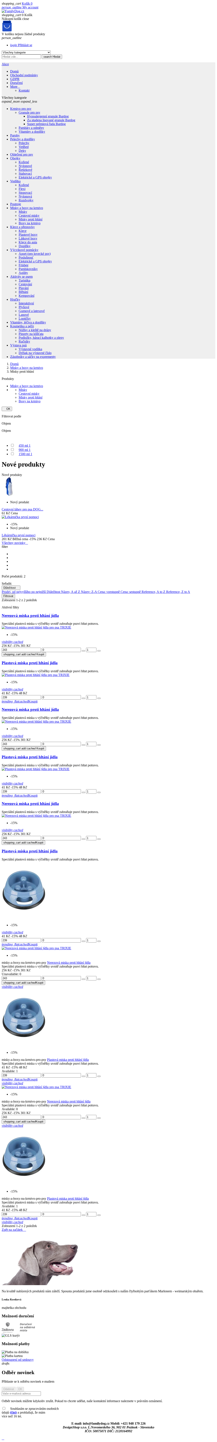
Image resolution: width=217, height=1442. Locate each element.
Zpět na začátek (14, 1229)
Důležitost (11, 587)
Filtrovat (8, 596)
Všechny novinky (15, 543)
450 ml (25, 445)
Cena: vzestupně (109, 592)
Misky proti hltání (30, 397)
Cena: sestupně (131, 592)
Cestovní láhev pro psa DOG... (22, 509)
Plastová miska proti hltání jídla (30, 663)
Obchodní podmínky (24, 75)
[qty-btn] (83, 650)
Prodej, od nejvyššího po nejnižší (24, 592)
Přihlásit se (21, 45)
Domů (14, 71)
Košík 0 (27, 3)
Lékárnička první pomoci (18, 535)
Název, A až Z (71, 592)
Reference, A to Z (154, 592)
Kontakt (24, 90)
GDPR (14, 79)
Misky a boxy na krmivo (26, 386)
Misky (23, 390)
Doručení (16, 83)
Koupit (23, 654)
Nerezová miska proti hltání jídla (30, 615)
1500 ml (25, 454)
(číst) (13, 1412)
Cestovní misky (29, 393)
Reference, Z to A (178, 592)
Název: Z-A (89, 592)
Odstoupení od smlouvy (18, 1359)
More (15, 86)
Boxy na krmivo (29, 401)
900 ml (25, 450)
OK (6, 408)
